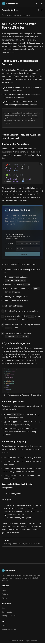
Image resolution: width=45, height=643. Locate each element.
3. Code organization (13, 401)
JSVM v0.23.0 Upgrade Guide (15, 101)
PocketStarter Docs (10, 10)
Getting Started (7, 616)
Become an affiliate (9, 629)
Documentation (7, 612)
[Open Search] (38, 10)
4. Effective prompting (14, 441)
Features (5, 594)
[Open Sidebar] (42, 10)
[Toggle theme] (36, 3)
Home (4, 590)
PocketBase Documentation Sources (20, 62)
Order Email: (9, 243)
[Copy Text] (41, 164)
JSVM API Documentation (13, 87)
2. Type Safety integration (16, 343)
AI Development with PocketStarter (19, 25)
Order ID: (8, 249)
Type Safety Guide (16, 357)
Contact (4, 626)
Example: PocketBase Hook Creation (17, 484)
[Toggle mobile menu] (41, 3)
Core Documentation (12, 94)
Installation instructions (12, 306)
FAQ (3, 608)
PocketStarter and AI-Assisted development (21, 136)
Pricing (4, 598)
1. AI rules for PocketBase (15, 144)
